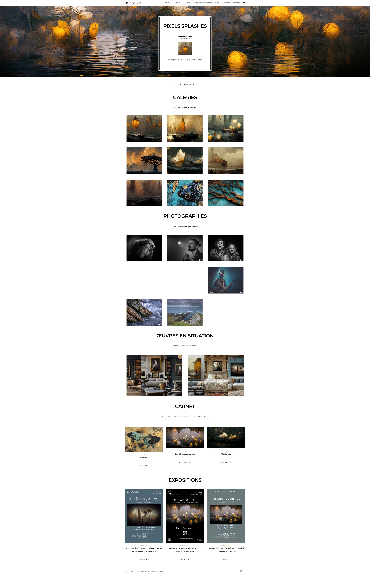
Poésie (144, 454)
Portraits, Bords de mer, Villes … (185, 226)
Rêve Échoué (226, 454)
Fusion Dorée (144, 458)
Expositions (144, 545)
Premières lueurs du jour (185, 454)
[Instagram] (241, 571)
